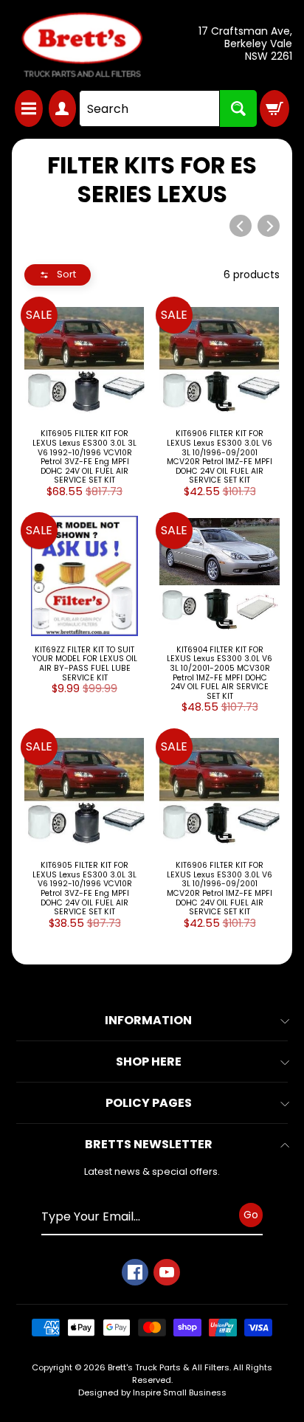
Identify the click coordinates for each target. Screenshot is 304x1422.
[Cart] (274, 108)
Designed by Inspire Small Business (152, 1392)
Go (250, 1214)
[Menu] (29, 108)
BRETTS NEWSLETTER (149, 1144)
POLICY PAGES (149, 1102)
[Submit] (238, 108)
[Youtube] (166, 1272)
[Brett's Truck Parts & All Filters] (82, 45)
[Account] (63, 108)
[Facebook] (135, 1272)
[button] (57, 275)
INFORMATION (148, 1020)
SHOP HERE (149, 1061)
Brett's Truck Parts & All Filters (168, 1367)
